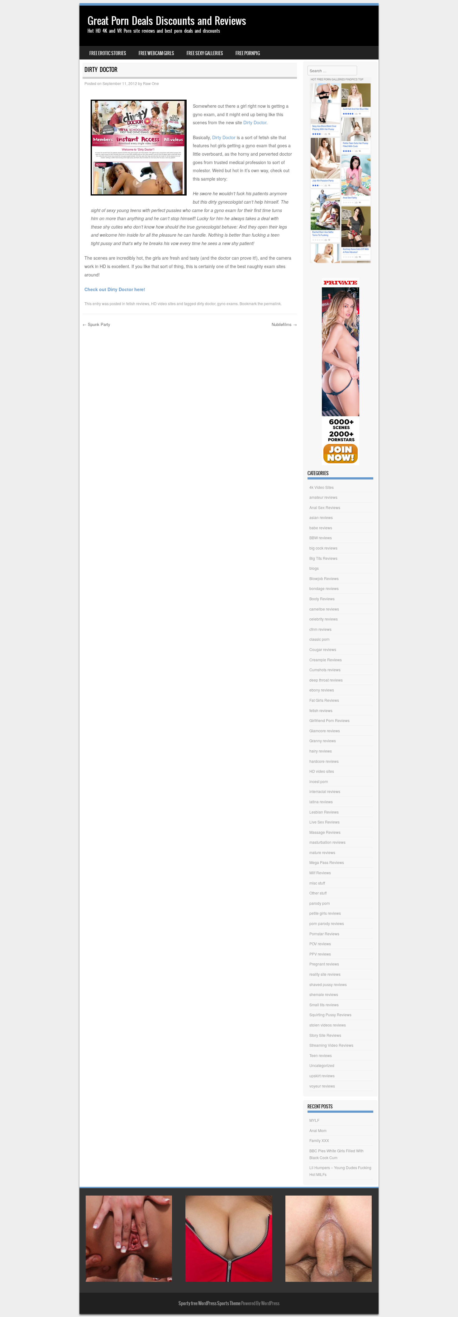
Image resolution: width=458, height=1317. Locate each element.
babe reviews (320, 527)
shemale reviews (323, 994)
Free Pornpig (248, 53)
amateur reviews (323, 497)
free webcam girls (156, 53)
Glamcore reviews (324, 730)
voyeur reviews (322, 1085)
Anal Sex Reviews (324, 507)
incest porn (318, 781)
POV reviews (320, 943)
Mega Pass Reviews (326, 862)
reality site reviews (325, 974)
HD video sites (163, 303)
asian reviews (321, 517)
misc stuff (317, 882)
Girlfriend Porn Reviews (329, 720)
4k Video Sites (321, 487)
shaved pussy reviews (328, 984)
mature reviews (322, 852)
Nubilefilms (284, 324)
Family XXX (319, 1140)
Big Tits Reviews (323, 558)
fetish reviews (137, 303)
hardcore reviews (324, 761)
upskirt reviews (322, 1075)
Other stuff (318, 892)
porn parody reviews (326, 923)
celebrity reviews (323, 618)
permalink (272, 303)
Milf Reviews (320, 872)
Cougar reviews (322, 649)
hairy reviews (320, 750)
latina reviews (321, 801)
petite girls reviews (325, 913)
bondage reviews (324, 588)
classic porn (319, 639)
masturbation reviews (327, 842)
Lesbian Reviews (324, 811)
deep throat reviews (326, 679)
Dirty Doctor (254, 122)
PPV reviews (320, 953)
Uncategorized (321, 1065)
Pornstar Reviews (324, 933)
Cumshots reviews (325, 669)
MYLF (314, 1120)
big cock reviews (323, 547)
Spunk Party (96, 324)
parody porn (319, 903)
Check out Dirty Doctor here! (114, 289)
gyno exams (227, 303)
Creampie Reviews (325, 659)
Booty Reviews (322, 598)
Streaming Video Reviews (331, 1045)
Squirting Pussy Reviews (330, 1014)
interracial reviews (324, 791)
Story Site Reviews (325, 1035)
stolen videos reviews (327, 1024)
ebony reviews (321, 689)
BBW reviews (320, 537)
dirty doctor (206, 303)
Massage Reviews (325, 832)
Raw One (151, 83)
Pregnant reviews (324, 963)
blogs (314, 568)
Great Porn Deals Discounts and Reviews (167, 20)
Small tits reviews (324, 1004)
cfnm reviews (320, 629)
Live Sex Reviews (324, 821)
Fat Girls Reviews (324, 700)
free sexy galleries (205, 53)
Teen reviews (320, 1055)
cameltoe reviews (324, 608)
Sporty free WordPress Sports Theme (210, 1303)
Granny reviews (322, 740)
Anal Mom (318, 1130)
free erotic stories (107, 53)
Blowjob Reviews (324, 578)
